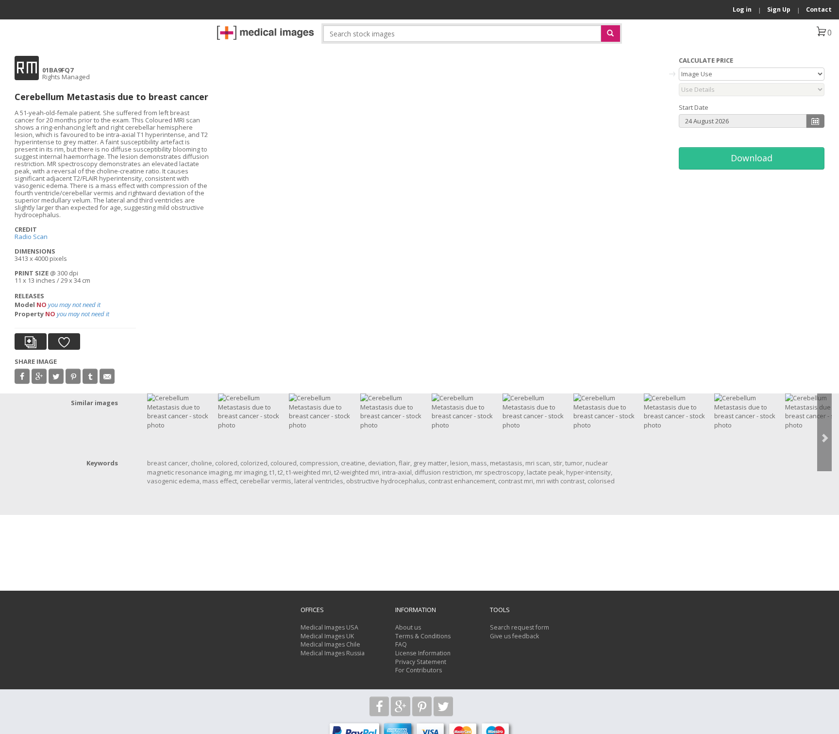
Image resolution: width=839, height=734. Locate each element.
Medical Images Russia (333, 653)
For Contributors (418, 670)
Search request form (519, 627)
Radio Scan (31, 236)
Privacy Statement (420, 662)
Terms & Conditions (423, 636)
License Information (423, 653)
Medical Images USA (329, 627)
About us (408, 627)
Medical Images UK (327, 636)
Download (751, 158)
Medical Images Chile (330, 644)
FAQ (401, 644)
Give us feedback (514, 636)
